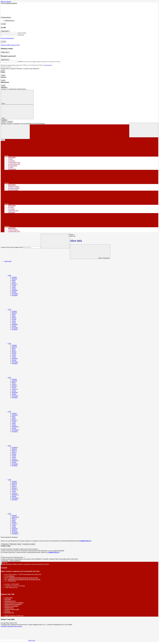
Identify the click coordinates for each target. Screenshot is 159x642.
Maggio (14, 283)
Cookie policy (8, 597)
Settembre (15, 290)
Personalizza (4, 544)
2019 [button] (9, 513)
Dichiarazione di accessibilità (12, 604)
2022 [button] (9, 411)
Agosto (14, 288)
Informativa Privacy (10, 601)
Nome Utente (22, 33)
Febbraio (14, 279)
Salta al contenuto (6, 1)
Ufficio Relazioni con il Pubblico (14, 602)
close (2, 140)
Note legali (7, 599)
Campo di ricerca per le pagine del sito (12, 247)
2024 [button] (9, 343)
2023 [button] (9, 377)
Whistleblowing (9, 607)
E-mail (20, 61)
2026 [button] (9, 275)
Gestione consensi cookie (11, 609)
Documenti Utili (9, 612)
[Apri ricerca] (143, 130)
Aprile (13, 282)
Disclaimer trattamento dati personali (11, 626)
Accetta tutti (29, 544)
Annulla (3, 121)
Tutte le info (7, 261)
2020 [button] (9, 479)
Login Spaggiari (48, 65)
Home (71, 234)
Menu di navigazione (103, 258)
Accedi (3, 23)
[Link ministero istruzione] (9, 3)
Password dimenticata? (7, 38)
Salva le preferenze (15, 560)
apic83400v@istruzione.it (23, 578)
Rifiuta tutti (15, 544)
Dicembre (14, 295)
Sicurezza (7, 611)
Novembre (15, 293)
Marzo (14, 280)
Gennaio (14, 277)
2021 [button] (9, 445)
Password (21, 35)
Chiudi (3, 75)
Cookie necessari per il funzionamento (12, 557)
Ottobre (14, 292)
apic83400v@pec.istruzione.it (24, 579)
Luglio (14, 287)
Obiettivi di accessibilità (11, 606)
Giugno (14, 285)
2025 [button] (9, 309)
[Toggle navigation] (15, 131)
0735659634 (10, 576)
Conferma (9, 121)
